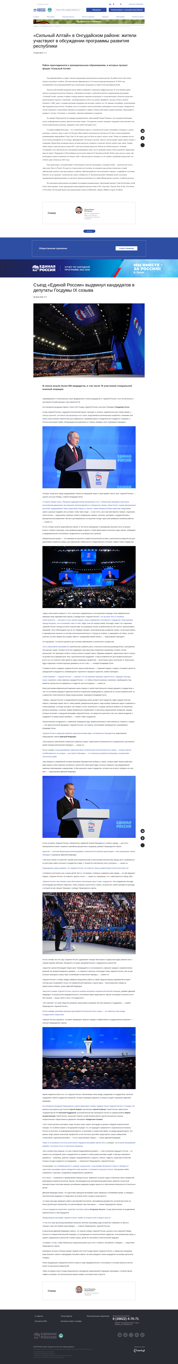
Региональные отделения (98, 1316)
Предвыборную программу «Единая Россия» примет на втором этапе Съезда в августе (76, 1218)
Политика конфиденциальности (44, 1353)
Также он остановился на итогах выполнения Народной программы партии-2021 (73, 1143)
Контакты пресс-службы (71, 1321)
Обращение (96, 10)
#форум (89, 231)
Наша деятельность (68, 16)
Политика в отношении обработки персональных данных (52, 1355)
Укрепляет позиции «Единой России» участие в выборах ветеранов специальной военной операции (81, 991)
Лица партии (51, 16)
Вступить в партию (138, 16)
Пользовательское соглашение (43, 1352)
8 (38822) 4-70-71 (126, 1319)
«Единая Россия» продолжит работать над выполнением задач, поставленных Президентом (78, 733)
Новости (57, 26)
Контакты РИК (41, 1321)
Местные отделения (88, 16)
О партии (36, 16)
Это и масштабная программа (55, 647)
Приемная (105, 16)
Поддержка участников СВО (89, 21)
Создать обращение (126, 248)
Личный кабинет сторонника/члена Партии (126, 10)
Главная (35, 26)
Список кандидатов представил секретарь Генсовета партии (73, 1209)
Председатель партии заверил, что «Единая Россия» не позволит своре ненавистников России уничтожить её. (85, 868)
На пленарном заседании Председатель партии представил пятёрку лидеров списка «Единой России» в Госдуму (86, 1106)
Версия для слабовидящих (136, 4)
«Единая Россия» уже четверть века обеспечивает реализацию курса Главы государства (77, 881)
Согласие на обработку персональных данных (48, 1357)
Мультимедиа (120, 16)
